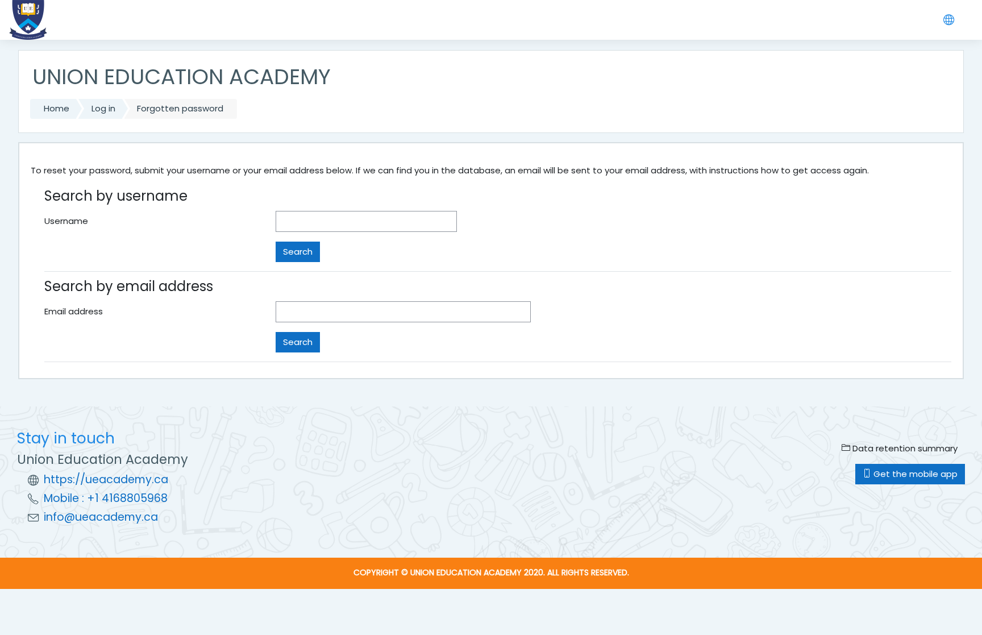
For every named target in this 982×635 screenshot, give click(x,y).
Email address (73, 311)
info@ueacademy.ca (101, 517)
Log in (103, 108)
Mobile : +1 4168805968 (106, 498)
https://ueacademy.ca (106, 479)
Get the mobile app (914, 474)
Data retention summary (904, 448)
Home (56, 108)
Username (66, 221)
